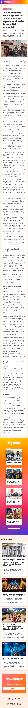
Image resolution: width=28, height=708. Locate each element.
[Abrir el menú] (26, 2)
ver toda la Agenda (14, 529)
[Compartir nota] (22, 61)
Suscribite (14, 688)
